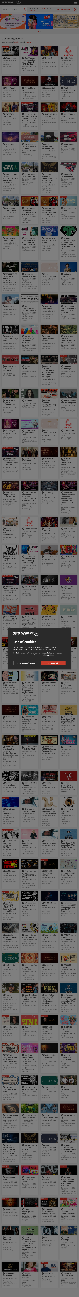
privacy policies (48, 655)
